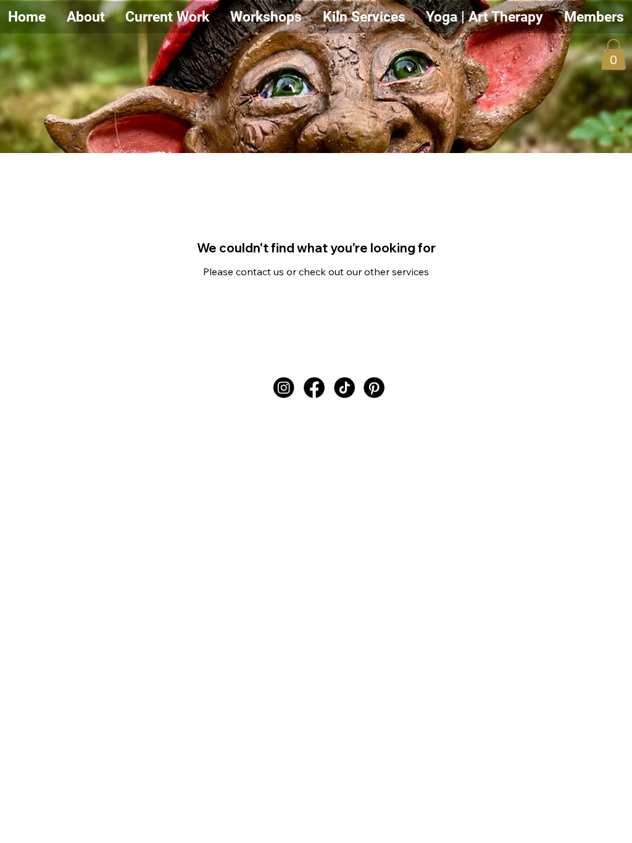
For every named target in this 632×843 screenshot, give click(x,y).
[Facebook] (314, 388)
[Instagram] (283, 388)
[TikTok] (344, 388)
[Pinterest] (374, 388)
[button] (167, 17)
